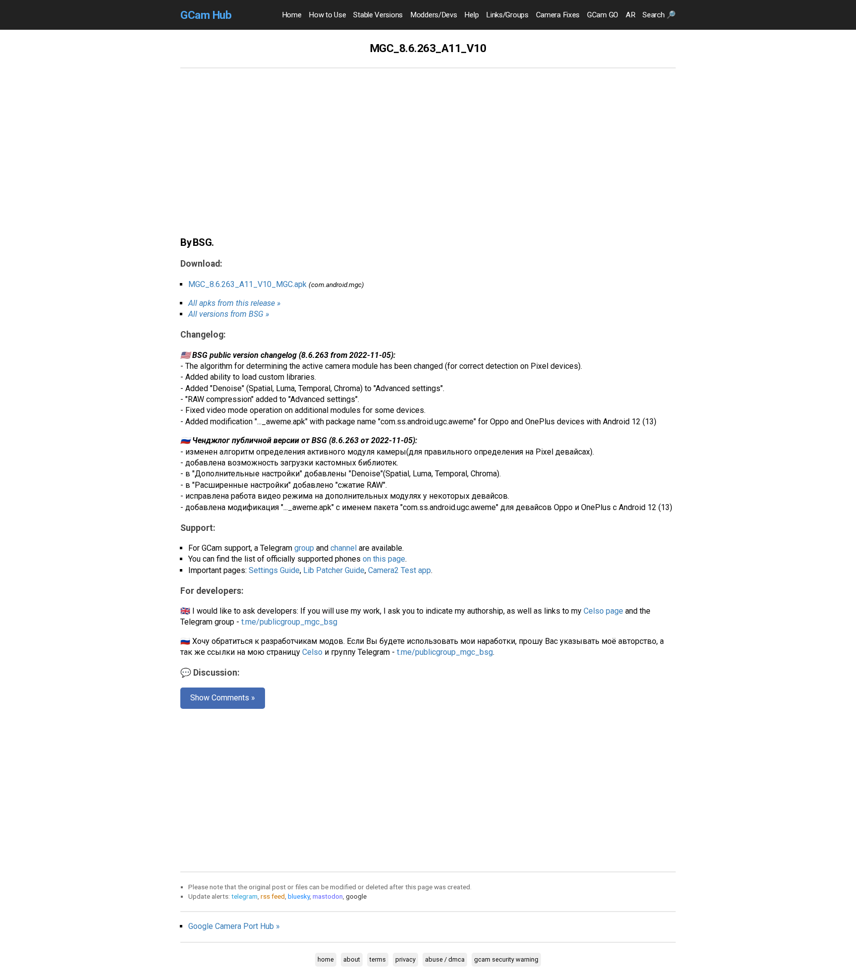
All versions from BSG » (228, 314)
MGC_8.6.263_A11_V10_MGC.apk (247, 284)
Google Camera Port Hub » (234, 926)
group (304, 548)
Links (507, 14)
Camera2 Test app (399, 570)
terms (378, 959)
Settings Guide (274, 570)
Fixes (558, 14)
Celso (312, 652)
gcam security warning (506, 959)
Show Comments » (222, 697)
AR (630, 14)
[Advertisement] (428, 157)
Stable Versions (378, 14)
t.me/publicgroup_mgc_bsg (289, 622)
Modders (433, 14)
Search (659, 14)
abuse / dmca (445, 959)
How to (327, 14)
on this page (384, 559)
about (351, 959)
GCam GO (602, 14)
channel (343, 548)
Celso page (603, 611)
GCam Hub (205, 14)
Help (471, 14)
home (326, 959)
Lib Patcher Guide (334, 570)
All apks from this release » (234, 303)
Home (292, 14)
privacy (405, 959)
